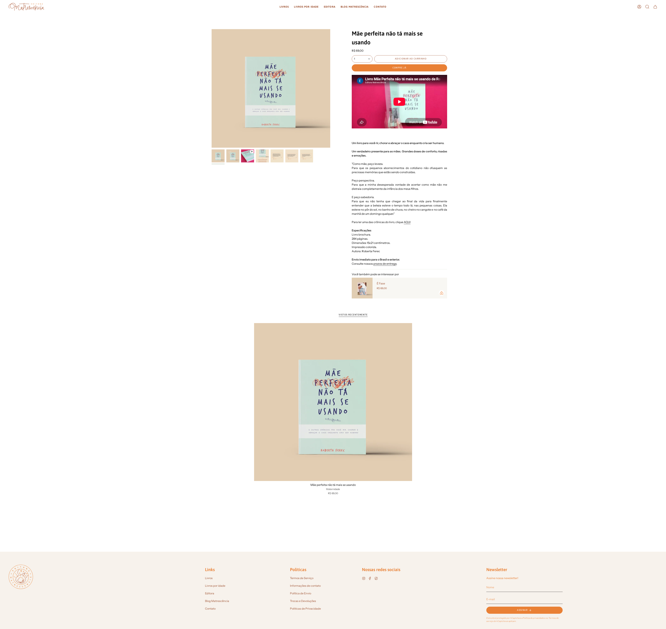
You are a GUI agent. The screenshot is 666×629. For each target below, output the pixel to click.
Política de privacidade (533, 618)
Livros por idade (215, 585)
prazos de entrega (384, 263)
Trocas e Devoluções (303, 601)
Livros (209, 578)
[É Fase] (362, 288)
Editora (209, 593)
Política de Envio (300, 593)
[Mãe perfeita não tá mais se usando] (333, 402)
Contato (210, 608)
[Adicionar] (441, 293)
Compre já (399, 68)
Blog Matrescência (217, 601)
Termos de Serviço (301, 578)
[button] (284, 7)
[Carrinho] (655, 7)
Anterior (211, 88)
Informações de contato (305, 585)
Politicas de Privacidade (305, 608)
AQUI (407, 222)
